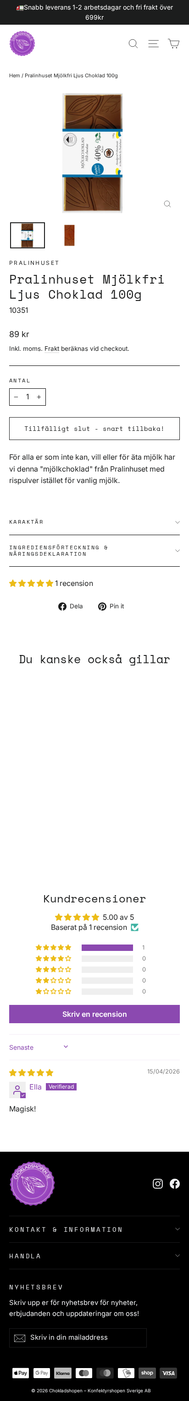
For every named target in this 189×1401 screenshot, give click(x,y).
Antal (20, 380)
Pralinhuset (34, 262)
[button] (32, 583)
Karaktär (26, 522)
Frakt (51, 348)
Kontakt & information (66, 1229)
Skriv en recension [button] (94, 1014)
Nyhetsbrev (36, 1286)
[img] (31, 1072)
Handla (25, 1256)
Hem (14, 75)
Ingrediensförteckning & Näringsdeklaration (58, 550)
